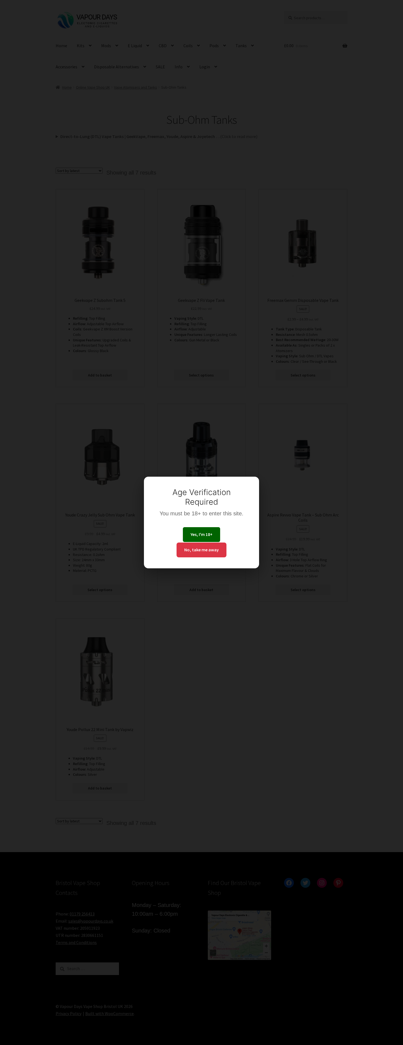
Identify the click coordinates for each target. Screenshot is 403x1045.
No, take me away (201, 549)
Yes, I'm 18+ (201, 534)
